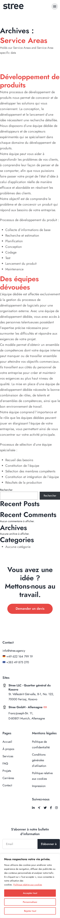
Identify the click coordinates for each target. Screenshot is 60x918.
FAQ (5, 763)
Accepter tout (30, 893)
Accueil (7, 742)
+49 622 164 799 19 (19, 656)
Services (7, 756)
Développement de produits (30, 81)
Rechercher (6, 490)
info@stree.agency (13, 651)
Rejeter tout (30, 911)
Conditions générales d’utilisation (39, 760)
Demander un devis (30, 608)
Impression (39, 786)
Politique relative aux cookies (27, 884)
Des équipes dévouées (19, 283)
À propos (8, 749)
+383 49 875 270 (17, 662)
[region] (30, 886)
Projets (6, 771)
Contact (7, 785)
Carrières (8, 778)
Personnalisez (30, 902)
